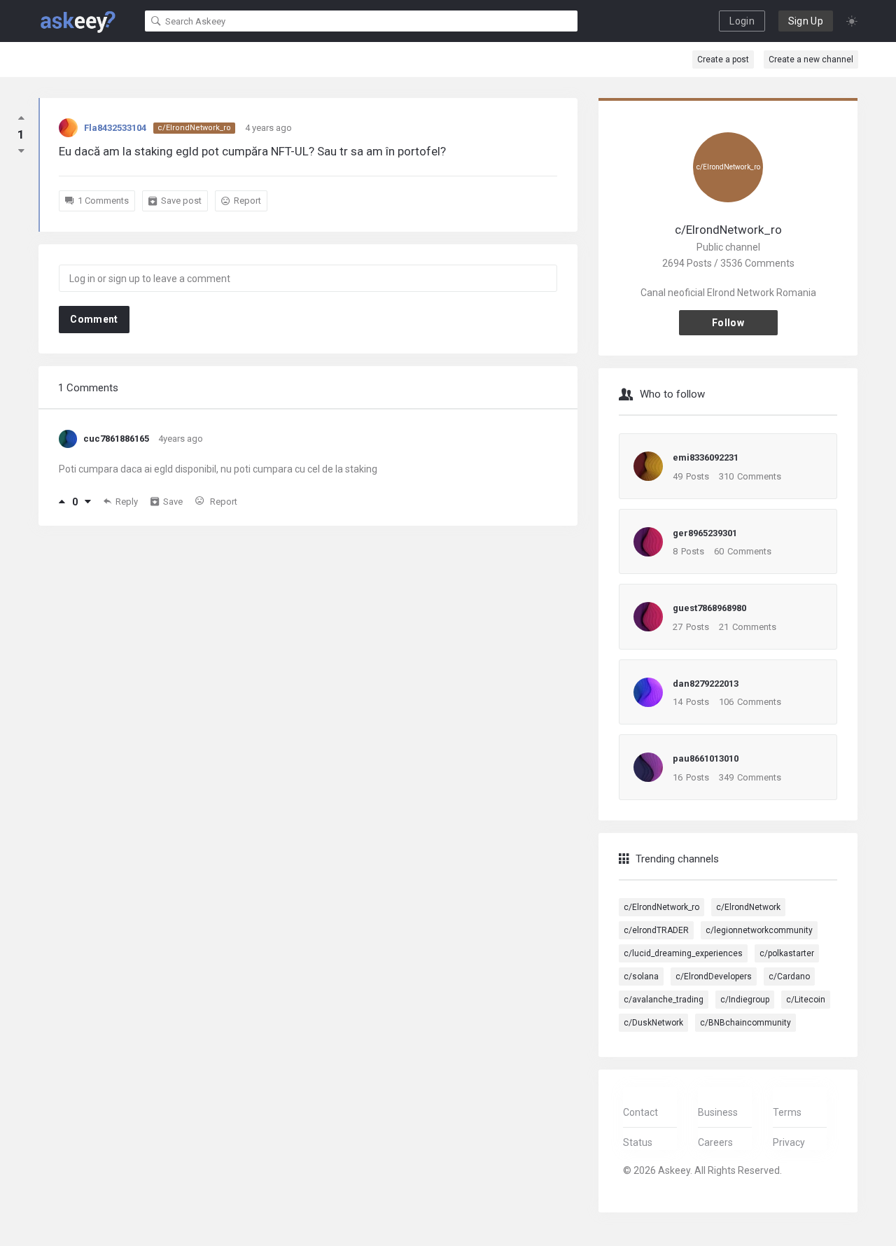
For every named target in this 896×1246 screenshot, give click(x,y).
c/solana (641, 976)
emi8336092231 (705, 457)
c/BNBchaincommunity (745, 1023)
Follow (728, 322)
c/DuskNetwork (653, 1023)
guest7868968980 (709, 608)
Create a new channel (811, 59)
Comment (94, 319)
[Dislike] (88, 501)
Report (247, 200)
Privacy (789, 1142)
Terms (787, 1112)
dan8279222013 (705, 683)
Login (742, 21)
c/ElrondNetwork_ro (194, 127)
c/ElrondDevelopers (714, 976)
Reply (126, 501)
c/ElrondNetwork (748, 907)
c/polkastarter (787, 953)
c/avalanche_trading (664, 999)
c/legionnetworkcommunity (759, 930)
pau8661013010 (705, 758)
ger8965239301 (705, 533)
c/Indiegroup (744, 999)
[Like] (62, 501)
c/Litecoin (805, 999)
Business (718, 1112)
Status (637, 1142)
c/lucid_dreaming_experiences (683, 953)
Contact (640, 1112)
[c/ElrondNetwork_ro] (728, 212)
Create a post (723, 59)
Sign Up (805, 21)
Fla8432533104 (115, 127)
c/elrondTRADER (656, 930)
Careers (715, 1142)
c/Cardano (789, 976)
